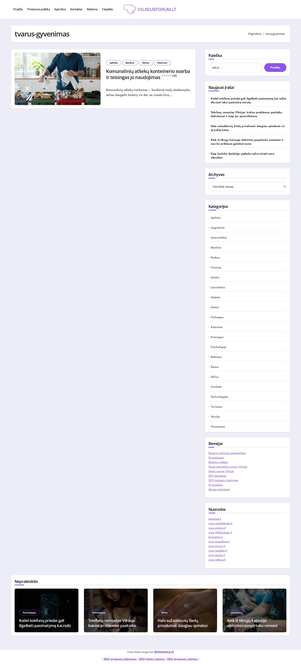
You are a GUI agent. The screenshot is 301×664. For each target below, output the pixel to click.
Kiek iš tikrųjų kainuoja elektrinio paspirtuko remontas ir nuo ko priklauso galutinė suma (247, 142)
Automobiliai (219, 238)
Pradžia (18, 9)
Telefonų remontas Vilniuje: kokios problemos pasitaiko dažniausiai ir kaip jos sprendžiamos (246, 114)
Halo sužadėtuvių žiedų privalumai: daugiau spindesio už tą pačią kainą (247, 128)
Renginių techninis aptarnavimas (227, 453)
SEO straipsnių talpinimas (223, 480)
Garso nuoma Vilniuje (221, 471)
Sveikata (216, 387)
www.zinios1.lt (217, 546)
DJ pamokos (215, 485)
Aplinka (114, 62)
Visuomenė (218, 427)
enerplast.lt (215, 519)
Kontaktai (76, 9)
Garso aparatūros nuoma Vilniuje (228, 467)
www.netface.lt (217, 560)
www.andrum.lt (217, 528)
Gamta (145, 62)
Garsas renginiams (219, 489)
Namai (215, 307)
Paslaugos (217, 317)
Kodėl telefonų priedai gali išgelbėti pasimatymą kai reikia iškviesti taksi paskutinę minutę (248, 100)
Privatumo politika (38, 9)
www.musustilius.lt (219, 542)
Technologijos (219, 397)
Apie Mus (60, 9)
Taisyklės (107, 9)
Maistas (215, 297)
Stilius (214, 377)
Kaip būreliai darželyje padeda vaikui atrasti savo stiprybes (242, 155)
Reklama (92, 9)
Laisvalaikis (218, 287)
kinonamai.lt (216, 537)
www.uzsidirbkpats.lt (220, 523)
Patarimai (162, 62)
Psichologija (218, 347)
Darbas (215, 257)
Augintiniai (218, 228)
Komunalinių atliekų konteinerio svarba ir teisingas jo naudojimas (148, 74)
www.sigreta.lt (217, 555)
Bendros (130, 62)
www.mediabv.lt (218, 551)
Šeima (215, 367)
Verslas (215, 417)
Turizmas (216, 407)
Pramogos (217, 337)
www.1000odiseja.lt (220, 533)
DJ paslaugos (216, 458)
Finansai (216, 267)
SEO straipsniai (217, 476)
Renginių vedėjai (218, 462)
